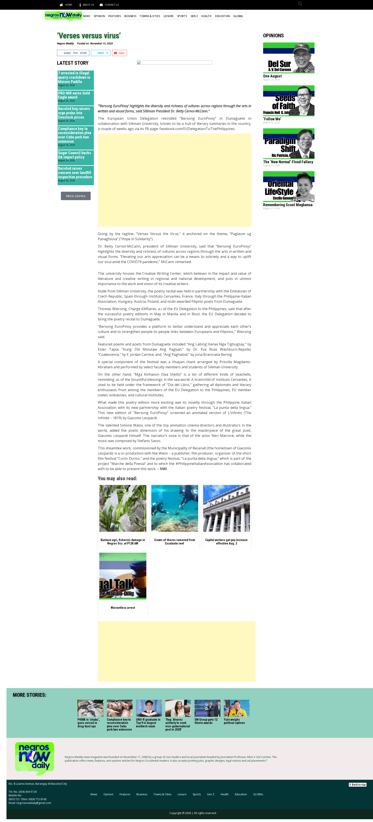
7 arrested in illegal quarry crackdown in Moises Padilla (74, 77)
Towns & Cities (150, 16)
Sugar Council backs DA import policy (74, 155)
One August (272, 76)
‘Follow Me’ (272, 119)
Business (130, 16)
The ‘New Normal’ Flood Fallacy (288, 162)
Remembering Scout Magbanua (288, 204)
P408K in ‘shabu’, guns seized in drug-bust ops (88, 723)
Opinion (99, 16)
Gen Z (194, 16)
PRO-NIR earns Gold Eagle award (74, 95)
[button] (300, 4)
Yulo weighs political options (234, 721)
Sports (182, 16)
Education (222, 16)
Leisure (169, 16)
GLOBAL (238, 16)
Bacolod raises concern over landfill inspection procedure (75, 172)
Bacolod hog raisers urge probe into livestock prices (74, 112)
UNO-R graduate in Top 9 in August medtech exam (148, 723)
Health (206, 16)
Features (114, 16)
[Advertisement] (174, 180)
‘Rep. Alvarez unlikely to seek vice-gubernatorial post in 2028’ (177, 724)
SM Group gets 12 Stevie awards (206, 721)
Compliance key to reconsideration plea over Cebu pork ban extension (74, 135)
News (86, 16)
